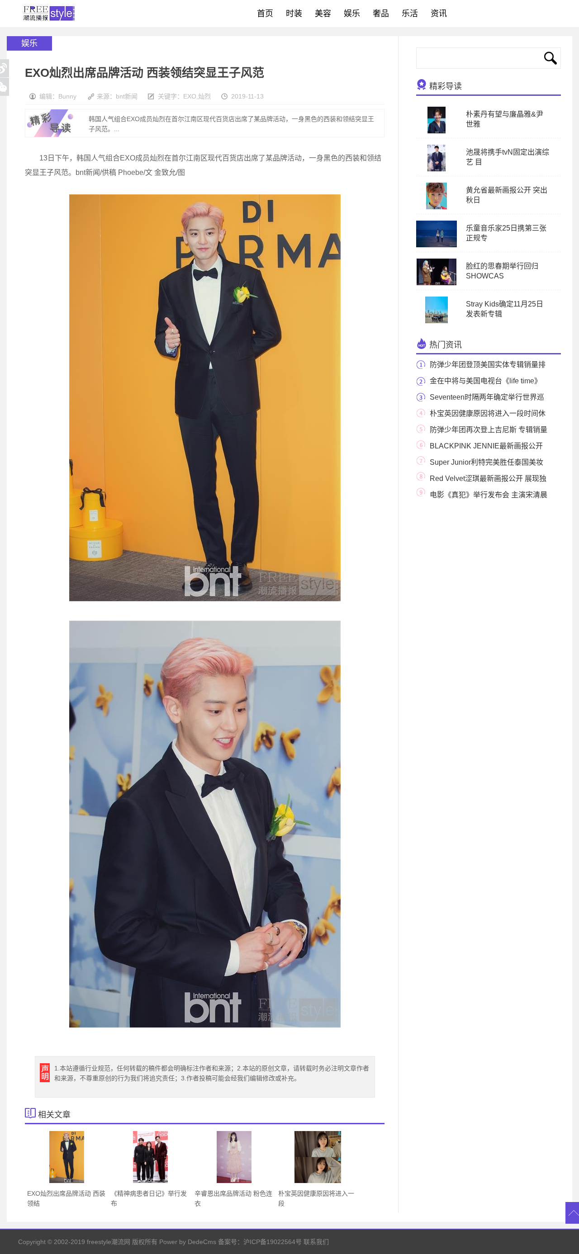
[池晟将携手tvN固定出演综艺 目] (436, 169)
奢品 (381, 13)
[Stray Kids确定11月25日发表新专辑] (436, 321)
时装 (294, 13)
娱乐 (352, 13)
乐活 (410, 13)
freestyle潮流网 (49, 13)
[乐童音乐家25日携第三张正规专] (440, 245)
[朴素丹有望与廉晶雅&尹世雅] (436, 131)
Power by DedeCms (187, 1241)
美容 (323, 13)
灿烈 (204, 96)
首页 (265, 13)
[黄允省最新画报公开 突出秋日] (436, 207)
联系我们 (316, 1241)
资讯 (439, 13)
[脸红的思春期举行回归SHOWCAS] (437, 283)
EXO (189, 96)
